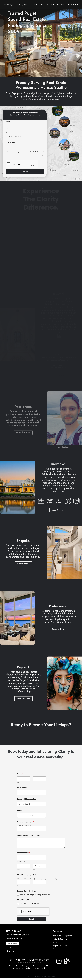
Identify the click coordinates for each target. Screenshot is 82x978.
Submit (25, 171)
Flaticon (47, 976)
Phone (8, 133)
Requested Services (25, 822)
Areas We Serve (71, 4)
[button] (38, 362)
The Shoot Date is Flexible (29, 904)
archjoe (53, 976)
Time (34, 886)
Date (18, 886)
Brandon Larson (64, 447)
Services (49, 4)
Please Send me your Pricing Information (35, 895)
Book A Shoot (60, 4)
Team (42, 4)
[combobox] (25, 155)
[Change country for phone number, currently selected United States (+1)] (8, 136)
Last (27, 128)
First (7, 128)
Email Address (11, 142)
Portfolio (35, 4)
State (34, 870)
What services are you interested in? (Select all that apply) (25, 152)
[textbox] (24, 155)
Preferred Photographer (26, 799)
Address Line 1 (21, 861)
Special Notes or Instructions (28, 835)
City (18, 870)
